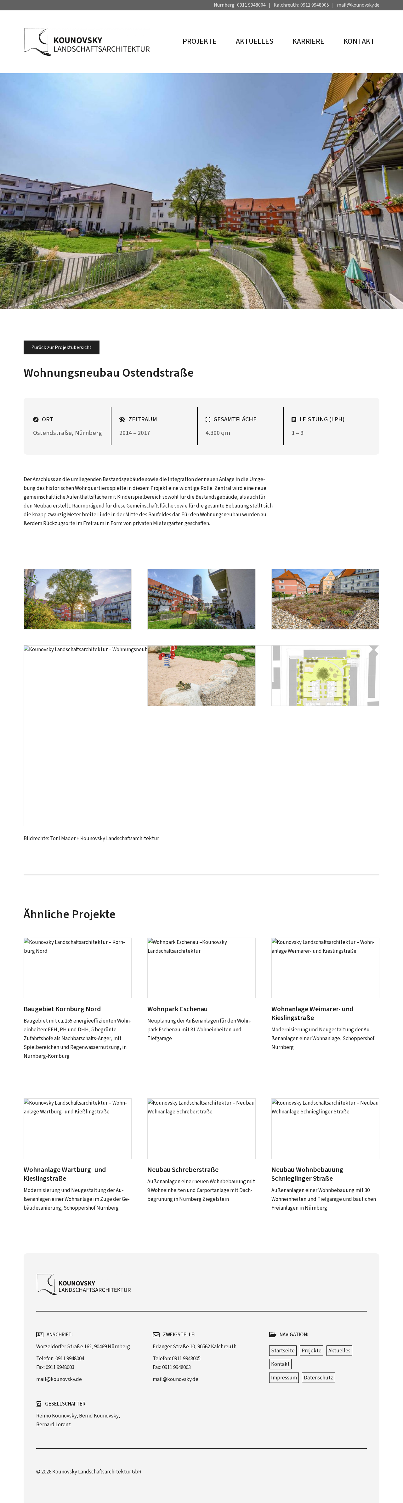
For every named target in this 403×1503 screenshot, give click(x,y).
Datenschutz (318, 1378)
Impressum (284, 1378)
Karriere (308, 41)
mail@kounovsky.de (358, 5)
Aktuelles (254, 41)
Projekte (200, 41)
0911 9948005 (314, 5)
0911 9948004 (251, 5)
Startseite (283, 1351)
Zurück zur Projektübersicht (61, 347)
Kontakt (359, 41)
